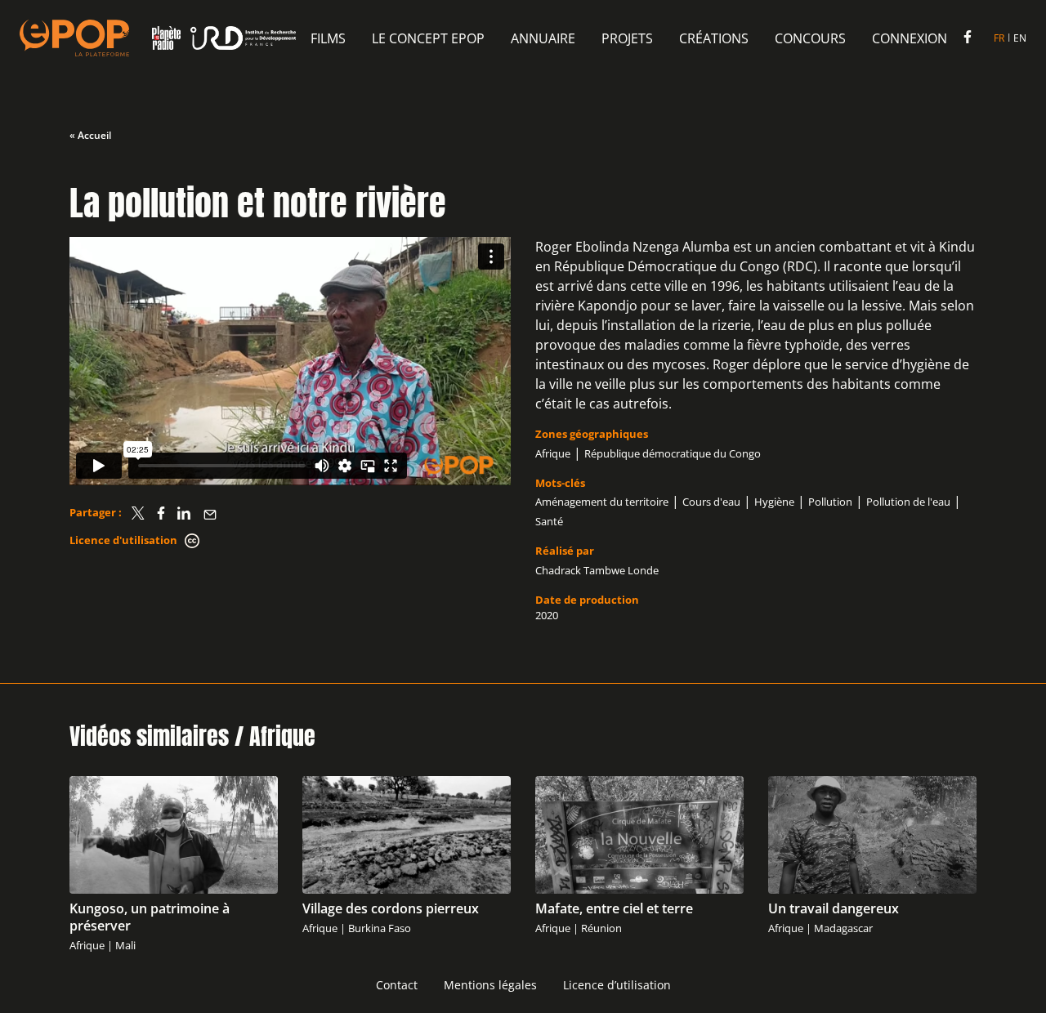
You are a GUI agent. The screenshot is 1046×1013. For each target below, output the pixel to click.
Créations (714, 38)
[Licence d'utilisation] (192, 541)
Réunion (601, 928)
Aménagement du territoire (601, 501)
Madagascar (843, 928)
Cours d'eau (711, 501)
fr (999, 38)
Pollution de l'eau (908, 501)
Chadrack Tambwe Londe (597, 570)
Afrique (552, 453)
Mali (125, 945)
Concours (810, 38)
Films (328, 38)
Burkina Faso (379, 928)
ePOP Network (74, 38)
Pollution (830, 501)
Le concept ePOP (428, 38)
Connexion (909, 38)
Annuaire (543, 38)
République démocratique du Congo (672, 453)
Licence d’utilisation (617, 985)
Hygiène (774, 501)
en (1019, 38)
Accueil (94, 135)
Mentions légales (490, 985)
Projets (627, 38)
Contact (397, 985)
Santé (549, 521)
